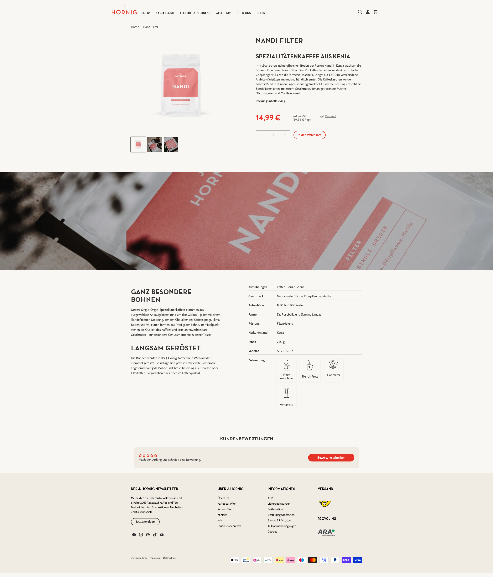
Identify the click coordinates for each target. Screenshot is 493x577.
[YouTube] (161, 534)
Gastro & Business (195, 13)
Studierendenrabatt (229, 526)
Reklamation (275, 509)
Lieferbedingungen (279, 503)
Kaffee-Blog (225, 509)
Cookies (272, 531)
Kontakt (222, 515)
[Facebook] (133, 534)
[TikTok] (154, 534)
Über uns (243, 13)
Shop (146, 13)
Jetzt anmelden (145, 521)
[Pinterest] (147, 534)
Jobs (220, 520)
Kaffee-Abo (165, 13)
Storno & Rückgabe (279, 520)
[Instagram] (140, 534)
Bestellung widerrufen (281, 515)
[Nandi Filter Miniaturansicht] (138, 144)
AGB (270, 498)
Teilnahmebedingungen (282, 526)
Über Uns (223, 498)
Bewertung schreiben (331, 457)
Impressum (155, 557)
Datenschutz (169, 557)
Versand (330, 116)
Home (135, 27)
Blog (261, 13)
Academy (223, 13)
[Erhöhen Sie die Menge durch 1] (285, 135)
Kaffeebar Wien (227, 503)
